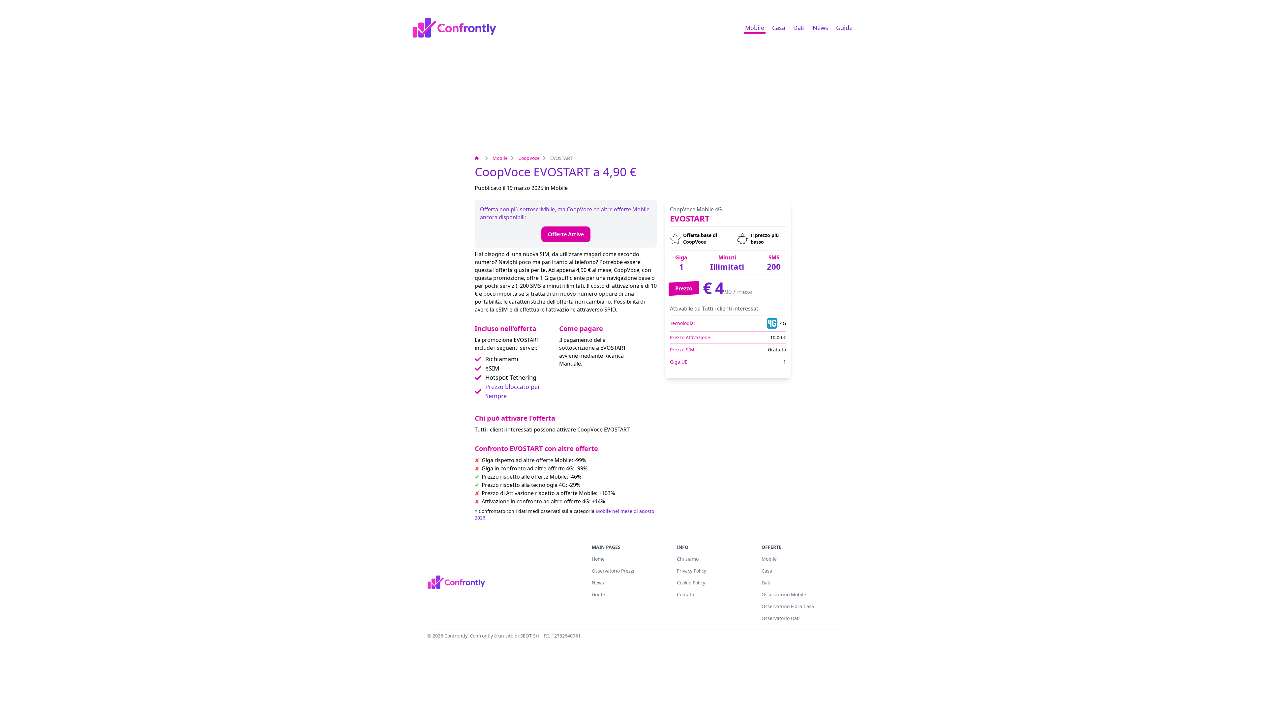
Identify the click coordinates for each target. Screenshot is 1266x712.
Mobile (754, 28)
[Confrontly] (454, 27)
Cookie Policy (691, 582)
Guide (844, 28)
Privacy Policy (691, 571)
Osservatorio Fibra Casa (788, 606)
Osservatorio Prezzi (613, 571)
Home (598, 559)
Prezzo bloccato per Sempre (512, 391)
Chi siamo (688, 559)
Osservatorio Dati (781, 618)
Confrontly (455, 636)
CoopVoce (529, 158)
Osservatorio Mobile (784, 594)
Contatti (685, 594)
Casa (778, 28)
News (820, 28)
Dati (799, 28)
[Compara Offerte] (478, 158)
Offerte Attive (566, 234)
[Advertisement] (633, 105)
